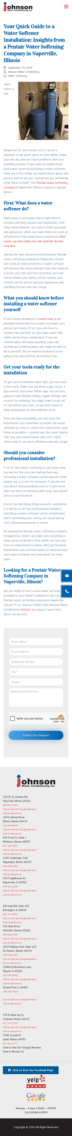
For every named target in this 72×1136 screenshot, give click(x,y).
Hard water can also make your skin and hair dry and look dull (34, 241)
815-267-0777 (10, 1043)
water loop (46, 319)
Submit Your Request (36, 735)
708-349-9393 (10, 991)
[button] (66, 6)
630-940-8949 (10, 825)
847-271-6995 (10, 914)
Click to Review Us (12, 813)
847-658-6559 (10, 866)
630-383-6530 (10, 934)
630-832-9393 (10, 805)
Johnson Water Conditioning (23, 71)
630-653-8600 (10, 975)
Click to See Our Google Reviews (19, 809)
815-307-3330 (10, 845)
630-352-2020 (10, 886)
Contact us (27, 609)
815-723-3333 (10, 1023)
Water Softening (17, 76)
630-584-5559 (10, 954)
